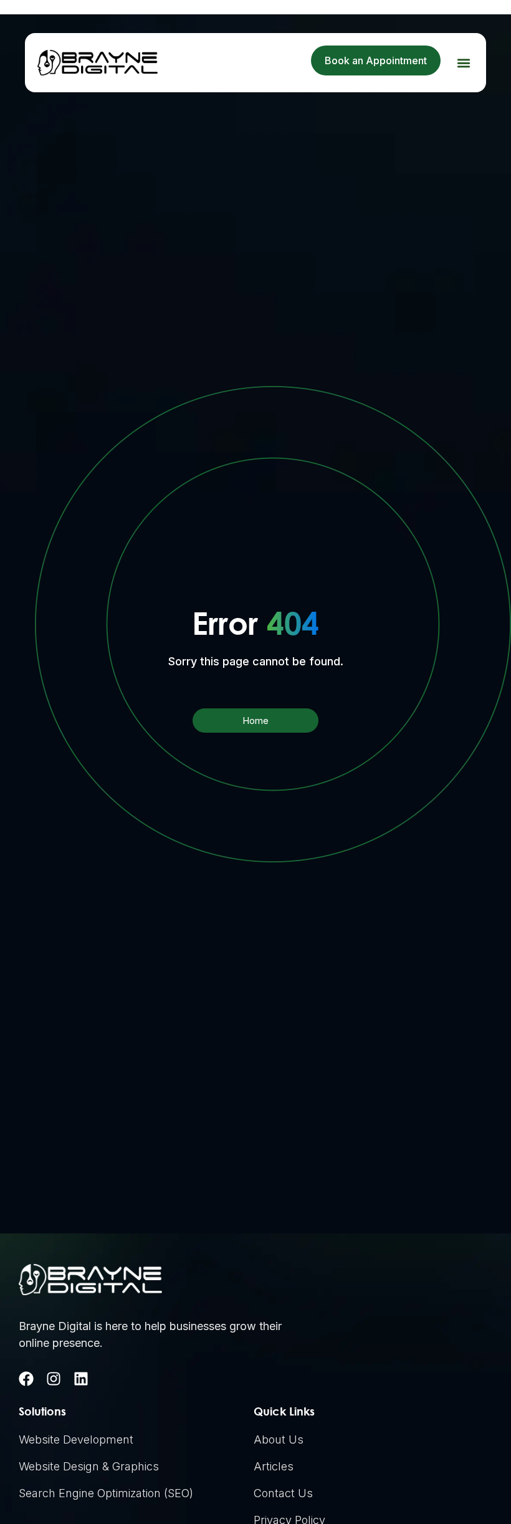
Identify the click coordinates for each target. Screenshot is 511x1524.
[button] (463, 62)
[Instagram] (53, 1378)
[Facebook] (26, 1378)
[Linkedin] (81, 1378)
